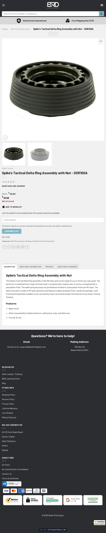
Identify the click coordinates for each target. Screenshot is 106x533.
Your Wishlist (7, 413)
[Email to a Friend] (13, 247)
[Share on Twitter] (9, 247)
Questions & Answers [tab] (67, 267)
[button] (98, 522)
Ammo (5, 445)
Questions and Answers (13, 186)
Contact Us (7, 474)
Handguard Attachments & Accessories (39, 241)
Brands (5, 450)
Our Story (6, 464)
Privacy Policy (8, 404)
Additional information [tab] (30, 267)
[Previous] (7, 89)
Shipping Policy (8, 394)
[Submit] (101, 13)
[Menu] (3, 5)
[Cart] (101, 5)
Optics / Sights (8, 436)
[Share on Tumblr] (27, 247)
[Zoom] (5, 137)
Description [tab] (9, 267)
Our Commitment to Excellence (15, 469)
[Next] (98, 89)
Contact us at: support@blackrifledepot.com (26, 347)
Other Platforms (9, 441)
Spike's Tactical (7, 168)
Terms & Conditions (10, 478)
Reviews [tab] (49, 267)
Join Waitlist (11, 231)
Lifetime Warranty (9, 408)
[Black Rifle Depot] (53, 5)
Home (5, 28)
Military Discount (9, 417)
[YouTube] (23, 247)
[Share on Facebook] (4, 247)
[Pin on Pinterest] (18, 247)
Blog (4, 383)
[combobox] (50, 13)
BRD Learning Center (11, 378)
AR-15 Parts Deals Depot (12, 432)
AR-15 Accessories (20, 28)
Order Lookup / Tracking (12, 374)
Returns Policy (8, 399)
